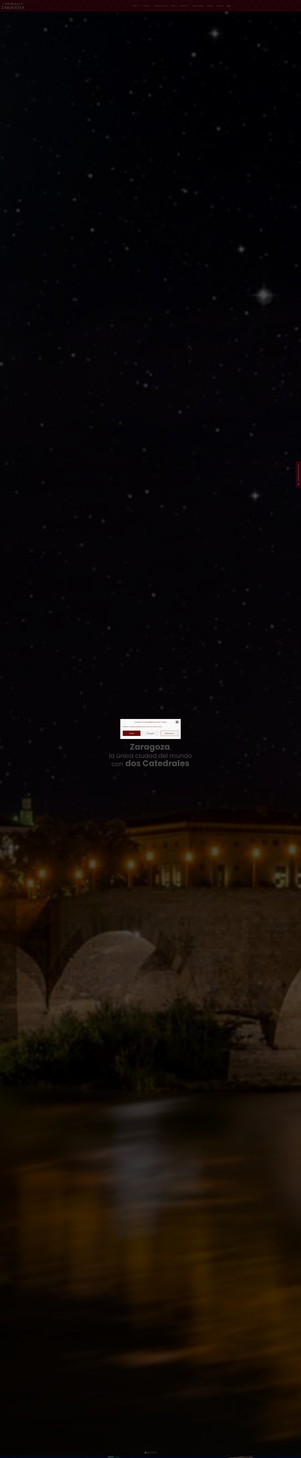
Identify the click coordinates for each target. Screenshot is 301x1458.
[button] (177, 722)
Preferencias (169, 733)
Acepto (131, 733)
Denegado (150, 733)
